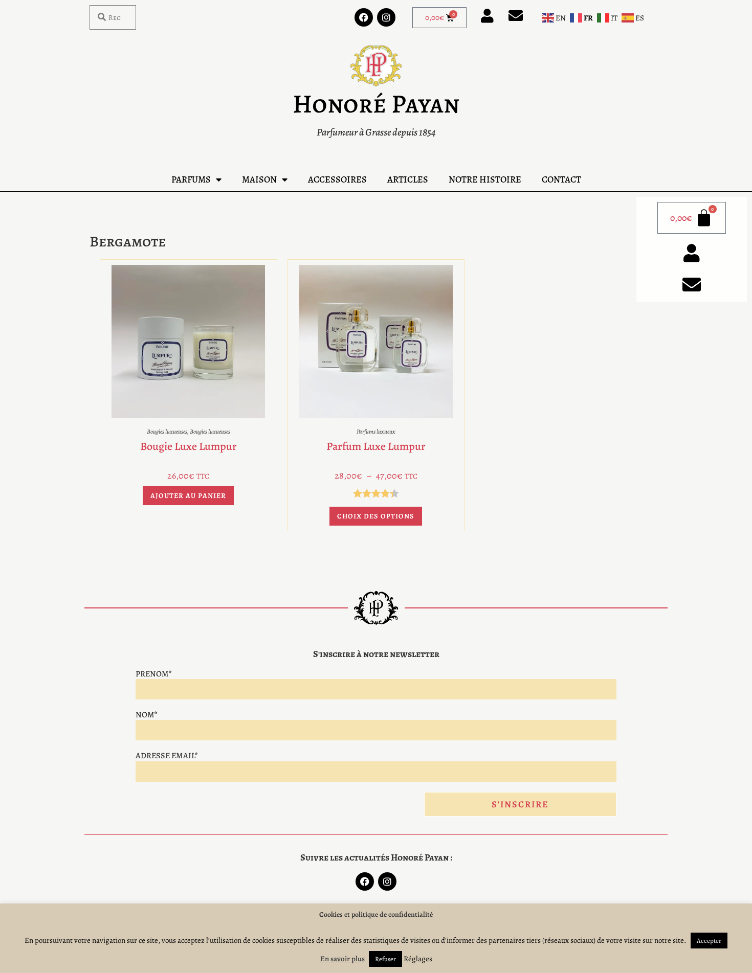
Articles (407, 179)
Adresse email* (167, 755)
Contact (561, 179)
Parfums (191, 179)
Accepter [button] (709, 940)
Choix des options (375, 516)
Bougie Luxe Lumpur (188, 446)
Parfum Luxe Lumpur (376, 446)
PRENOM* (154, 674)
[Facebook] (364, 17)
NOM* (147, 714)
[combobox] (113, 17)
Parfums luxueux (376, 431)
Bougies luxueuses (167, 431)
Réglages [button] (418, 959)
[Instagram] (386, 17)
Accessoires (337, 179)
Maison (259, 179)
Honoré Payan (376, 104)
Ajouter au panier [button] (188, 496)
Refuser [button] (385, 959)
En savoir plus (342, 958)
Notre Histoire (485, 179)
